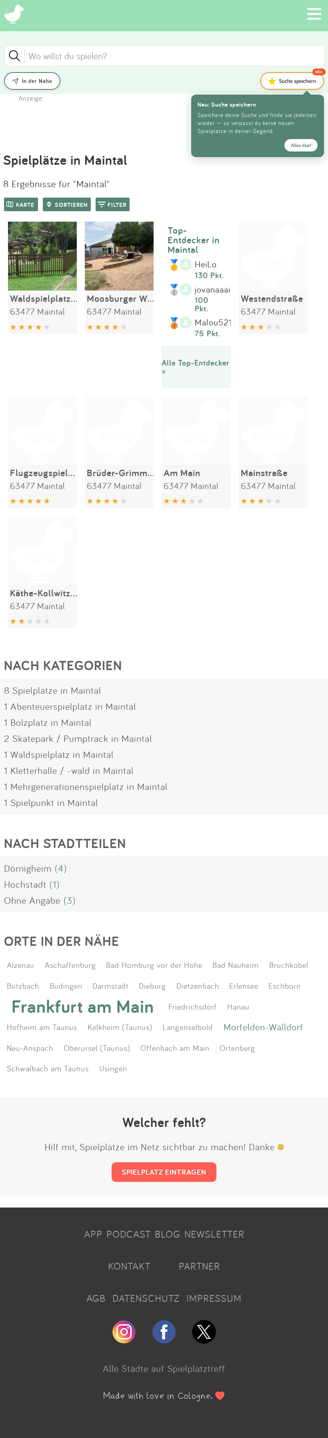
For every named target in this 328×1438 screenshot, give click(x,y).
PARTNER (199, 1266)
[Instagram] (124, 1340)
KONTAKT (129, 1266)
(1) (55, 884)
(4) (61, 868)
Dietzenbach (197, 985)
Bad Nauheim (235, 964)
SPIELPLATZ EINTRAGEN (164, 1172)
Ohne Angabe (32, 900)
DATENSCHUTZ (146, 1298)
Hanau (238, 1006)
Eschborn (284, 985)
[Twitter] (204, 1340)
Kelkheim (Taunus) (120, 1027)
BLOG (167, 1234)
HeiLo (206, 264)
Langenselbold (187, 1027)
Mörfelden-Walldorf (263, 1027)
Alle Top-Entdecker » (195, 367)
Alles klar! (301, 145)
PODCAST (128, 1234)
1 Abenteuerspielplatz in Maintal (70, 706)
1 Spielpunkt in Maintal (51, 802)
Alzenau (20, 964)
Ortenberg (237, 1047)
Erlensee (243, 985)
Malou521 (213, 322)
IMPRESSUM (214, 1298)
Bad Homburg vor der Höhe (154, 964)
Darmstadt (110, 985)
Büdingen (66, 985)
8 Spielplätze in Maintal (52, 690)
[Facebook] (164, 1340)
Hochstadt (25, 884)
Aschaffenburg (70, 964)
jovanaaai (212, 289)
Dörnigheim (28, 868)
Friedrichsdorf (192, 1006)
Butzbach (23, 985)
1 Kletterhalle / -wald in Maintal (69, 770)
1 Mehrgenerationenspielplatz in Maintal (86, 786)
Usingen (113, 1068)
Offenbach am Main (175, 1047)
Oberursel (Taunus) (97, 1047)
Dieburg (152, 985)
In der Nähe (37, 81)
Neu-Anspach (30, 1047)
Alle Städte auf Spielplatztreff (164, 1368)
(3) (70, 900)
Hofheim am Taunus (42, 1027)
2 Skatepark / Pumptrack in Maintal (78, 738)
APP (93, 1234)
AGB (96, 1298)
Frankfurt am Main (83, 1006)
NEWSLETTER (214, 1234)
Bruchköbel (288, 964)
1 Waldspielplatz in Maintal (59, 754)
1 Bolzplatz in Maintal (48, 722)
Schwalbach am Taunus (48, 1068)
